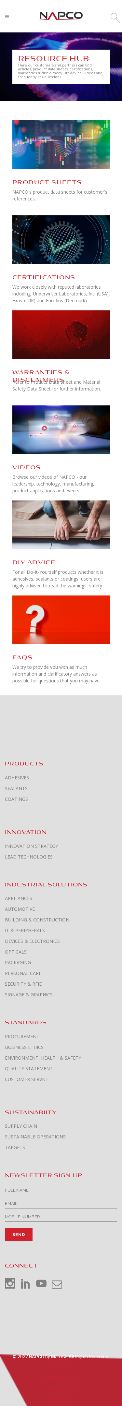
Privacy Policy (61, 1377)
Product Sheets (47, 182)
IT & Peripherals (25, 930)
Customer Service (27, 1079)
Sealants (16, 788)
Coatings (16, 799)
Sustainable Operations (35, 1136)
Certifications (43, 277)
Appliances (18, 898)
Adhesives (17, 777)
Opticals (16, 952)
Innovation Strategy (31, 846)
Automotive (20, 909)
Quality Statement (29, 1068)
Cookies (61, 1365)
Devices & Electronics (32, 941)
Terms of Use (61, 1388)
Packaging (18, 962)
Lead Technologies (29, 856)
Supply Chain (21, 1126)
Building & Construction (37, 919)
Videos (26, 467)
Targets (15, 1147)
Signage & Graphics (29, 994)
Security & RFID (24, 984)
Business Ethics (24, 1047)
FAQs (22, 658)
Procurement (22, 1036)
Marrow (59, 1356)
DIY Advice (34, 562)
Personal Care (23, 973)
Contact (61, 1400)
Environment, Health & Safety (43, 1058)
